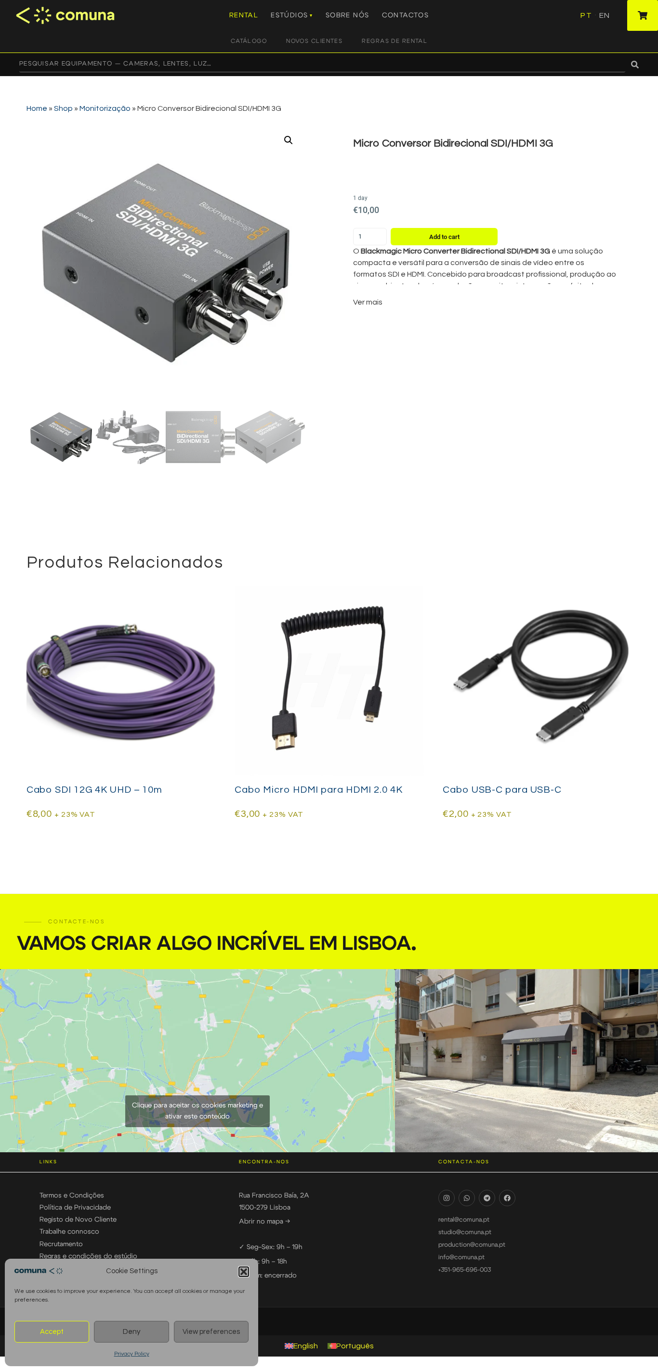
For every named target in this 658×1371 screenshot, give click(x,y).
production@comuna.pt (471, 1245)
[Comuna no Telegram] (487, 1198)
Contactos (405, 15)
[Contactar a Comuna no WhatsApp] (467, 1198)
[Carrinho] (642, 15)
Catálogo (249, 41)
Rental (243, 15)
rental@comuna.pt (463, 1220)
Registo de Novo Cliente (78, 1219)
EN (604, 15)
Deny (131, 1331)
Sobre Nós (347, 15)
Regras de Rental (394, 41)
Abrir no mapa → (264, 1221)
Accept (52, 1331)
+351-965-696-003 (464, 1270)
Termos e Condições (71, 1195)
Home (36, 108)
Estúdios (289, 15)
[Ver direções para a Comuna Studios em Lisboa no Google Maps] (197, 1060)
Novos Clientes (314, 41)
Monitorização (105, 108)
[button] (244, 1272)
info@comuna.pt (461, 1257)
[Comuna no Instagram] (446, 1198)
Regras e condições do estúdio (88, 1256)
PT (586, 15)
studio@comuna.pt (464, 1232)
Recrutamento (61, 1244)
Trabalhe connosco (69, 1231)
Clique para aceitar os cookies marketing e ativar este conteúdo (197, 1111)
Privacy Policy (131, 1354)
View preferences (211, 1331)
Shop (63, 108)
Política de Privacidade (75, 1207)
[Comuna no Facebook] (507, 1198)
